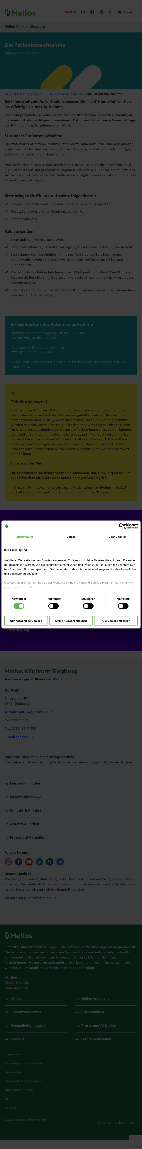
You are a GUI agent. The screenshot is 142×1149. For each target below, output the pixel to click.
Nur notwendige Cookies (26, 620)
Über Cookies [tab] (117, 536)
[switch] (53, 606)
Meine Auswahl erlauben (71, 620)
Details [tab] (71, 536)
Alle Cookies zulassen (116, 620)
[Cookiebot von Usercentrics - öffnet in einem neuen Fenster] (121, 526)
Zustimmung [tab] (24, 536)
